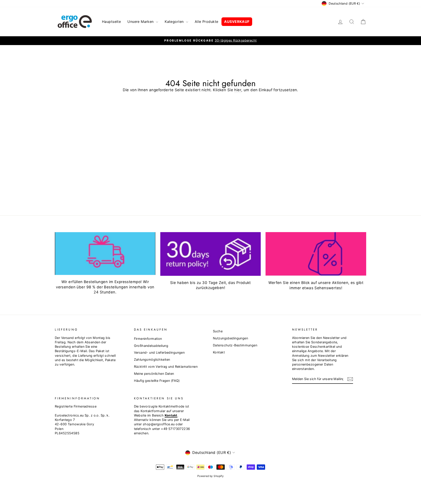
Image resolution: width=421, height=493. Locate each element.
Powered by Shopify (210, 476)
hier (237, 90)
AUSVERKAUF (236, 21)
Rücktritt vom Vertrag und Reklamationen (166, 366)
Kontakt (219, 352)
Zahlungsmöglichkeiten (152, 359)
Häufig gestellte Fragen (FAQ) (157, 380)
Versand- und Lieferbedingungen (159, 352)
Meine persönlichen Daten (154, 373)
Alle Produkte (206, 21)
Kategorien (175, 21)
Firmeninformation (148, 338)
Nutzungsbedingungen (230, 338)
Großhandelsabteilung (151, 345)
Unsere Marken (141, 21)
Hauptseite (111, 21)
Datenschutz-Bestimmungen (235, 345)
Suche (218, 331)
